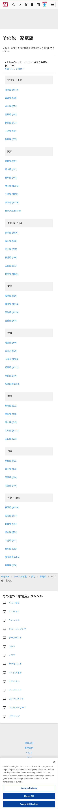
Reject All (29, 796)
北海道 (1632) (12, 89)
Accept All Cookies (29, 804)
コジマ (12, 646)
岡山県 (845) (11, 422)
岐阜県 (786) (11, 296)
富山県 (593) (11, 241)
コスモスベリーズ (17, 707)
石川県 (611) (11, 249)
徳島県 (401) (11, 461)
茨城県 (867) (11, 161)
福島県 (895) (11, 139)
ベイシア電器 (15, 672)
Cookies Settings (29, 788)
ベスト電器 (14, 602)
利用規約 (29, 748)
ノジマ (12, 655)
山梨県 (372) (11, 265)
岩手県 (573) (11, 106)
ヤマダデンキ (15, 664)
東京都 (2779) (12, 202)
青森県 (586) (11, 98)
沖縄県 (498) (11, 565)
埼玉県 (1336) (12, 186)
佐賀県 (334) (11, 515)
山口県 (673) (11, 439)
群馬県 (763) (11, 177)
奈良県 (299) (11, 375)
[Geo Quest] (44, 4)
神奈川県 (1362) (13, 210)
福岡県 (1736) (12, 507)
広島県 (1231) (12, 430)
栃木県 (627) (11, 169)
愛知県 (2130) (12, 312)
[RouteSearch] (20, 4)
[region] (29, 783)
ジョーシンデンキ (17, 629)
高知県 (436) (11, 485)
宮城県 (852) (11, 114)
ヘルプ (29, 752)
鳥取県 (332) (11, 405)
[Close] (54, 761)
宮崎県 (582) (11, 548)
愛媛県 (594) (11, 477)
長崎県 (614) (11, 524)
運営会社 (29, 743)
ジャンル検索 (20, 576)
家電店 (43, 576)
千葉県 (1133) (11, 194)
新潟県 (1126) (11, 232)
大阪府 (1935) (12, 359)
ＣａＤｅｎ (14, 611)
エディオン (14, 681)
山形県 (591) (11, 131)
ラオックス (14, 620)
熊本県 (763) (11, 532)
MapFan (5, 576)
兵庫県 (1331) (12, 367)
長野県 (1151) (11, 274)
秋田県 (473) (11, 122)
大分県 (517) (11, 540)
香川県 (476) (11, 469)
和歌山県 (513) (12, 384)
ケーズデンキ (15, 637)
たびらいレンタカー (14, 69)
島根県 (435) (11, 414)
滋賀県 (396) (11, 342)
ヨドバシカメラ (16, 699)
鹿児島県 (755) (12, 557)
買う (33, 576)
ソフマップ (14, 716)
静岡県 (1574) (12, 304)
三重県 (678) (11, 320)
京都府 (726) (11, 351)
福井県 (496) (11, 257)
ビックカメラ (15, 690)
